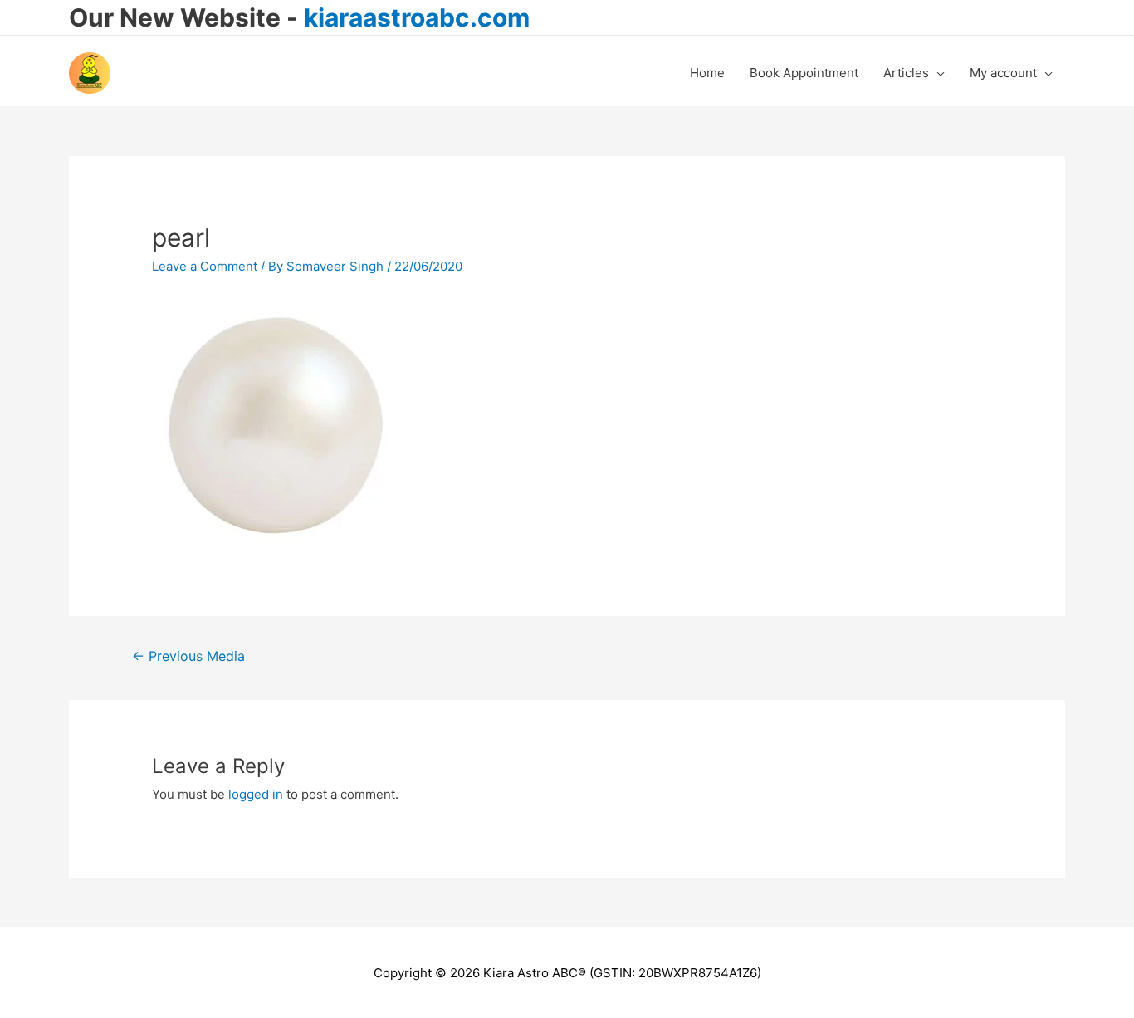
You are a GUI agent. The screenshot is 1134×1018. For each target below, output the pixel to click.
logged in (255, 794)
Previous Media (188, 656)
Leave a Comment (204, 266)
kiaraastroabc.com (417, 17)
